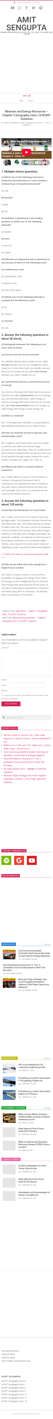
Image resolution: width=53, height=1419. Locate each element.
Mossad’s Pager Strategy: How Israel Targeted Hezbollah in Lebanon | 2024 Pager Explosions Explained (25, 779)
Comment (5, 649)
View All (47, 944)
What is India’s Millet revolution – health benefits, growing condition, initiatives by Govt (34, 1117)
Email (4, 685)
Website (4, 690)
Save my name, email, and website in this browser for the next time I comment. (24, 697)
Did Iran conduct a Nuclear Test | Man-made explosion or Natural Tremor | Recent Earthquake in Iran (27, 738)
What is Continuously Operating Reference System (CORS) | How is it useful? (34, 1144)
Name (4, 680)
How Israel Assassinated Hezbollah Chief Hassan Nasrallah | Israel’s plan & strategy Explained (34, 953)
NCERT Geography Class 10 (31, 123)
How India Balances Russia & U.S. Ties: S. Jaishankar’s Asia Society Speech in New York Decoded (24, 762)
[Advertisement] (26, 66)
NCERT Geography (11, 123)
